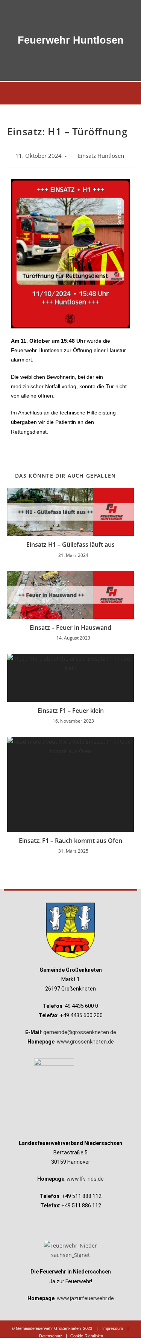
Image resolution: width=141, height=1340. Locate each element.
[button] (70, 93)
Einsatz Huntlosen (101, 155)
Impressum (112, 1328)
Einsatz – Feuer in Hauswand (70, 627)
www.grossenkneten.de (85, 1042)
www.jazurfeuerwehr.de (85, 1298)
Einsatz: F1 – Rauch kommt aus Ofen (70, 840)
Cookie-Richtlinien (86, 1336)
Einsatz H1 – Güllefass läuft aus (70, 544)
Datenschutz (50, 1336)
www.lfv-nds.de (85, 1179)
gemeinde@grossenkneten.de (79, 1032)
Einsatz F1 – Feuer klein (71, 710)
